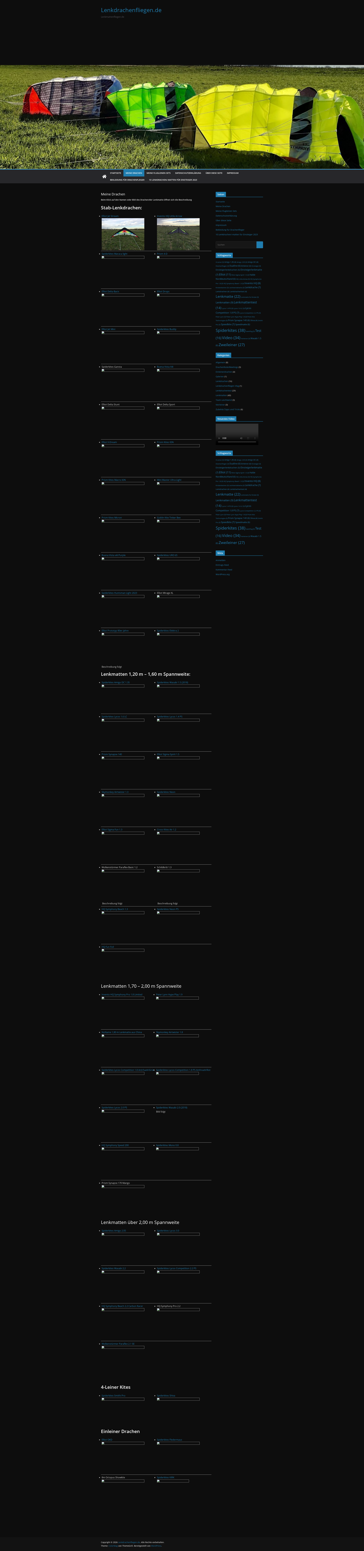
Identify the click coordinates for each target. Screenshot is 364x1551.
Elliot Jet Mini (108, 329)
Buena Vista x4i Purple (114, 555)
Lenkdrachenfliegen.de (131, 10)
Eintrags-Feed (222, 565)
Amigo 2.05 (242, 262)
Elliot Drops (163, 291)
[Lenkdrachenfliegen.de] (104, 176)
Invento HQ (252, 283)
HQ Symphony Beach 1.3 (115, 909)
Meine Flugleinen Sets (159, 173)
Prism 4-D (162, 253)
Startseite (115, 173)
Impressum (233, 173)
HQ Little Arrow (243, 279)
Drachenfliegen (222, 266)
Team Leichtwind (224, 400)
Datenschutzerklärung (188, 173)
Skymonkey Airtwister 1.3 (115, 792)
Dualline (235, 265)
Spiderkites (230, 330)
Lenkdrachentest (238, 291)
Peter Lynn (221, 317)
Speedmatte (242, 324)
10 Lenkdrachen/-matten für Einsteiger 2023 (173, 179)
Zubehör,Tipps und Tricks (228, 409)
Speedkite (228, 324)
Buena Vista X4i (165, 366)
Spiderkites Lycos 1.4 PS (169, 716)
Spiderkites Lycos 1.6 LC (114, 716)
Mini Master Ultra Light (169, 479)
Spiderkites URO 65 (167, 555)
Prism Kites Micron (112, 517)
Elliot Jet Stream (110, 216)
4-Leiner (220, 262)
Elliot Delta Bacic (110, 291)
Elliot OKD (107, 1439)
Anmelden (221, 560)
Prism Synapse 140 (112, 754)
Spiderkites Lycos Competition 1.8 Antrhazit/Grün (128, 1070)
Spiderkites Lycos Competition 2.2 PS (176, 1268)
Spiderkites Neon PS (168, 909)
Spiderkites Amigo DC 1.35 (116, 682)
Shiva (254, 320)
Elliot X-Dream (109, 442)
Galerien (220, 376)
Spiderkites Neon (166, 792)
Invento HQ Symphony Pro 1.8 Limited (122, 994)
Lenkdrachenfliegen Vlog (227, 386)
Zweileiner (232, 344)
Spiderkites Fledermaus (169, 1439)
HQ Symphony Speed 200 (115, 1145)
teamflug (250, 331)
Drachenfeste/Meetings (227, 367)
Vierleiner (245, 339)
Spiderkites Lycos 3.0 (168, 1230)
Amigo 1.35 (230, 262)
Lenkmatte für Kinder (250, 297)
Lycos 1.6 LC (239, 308)
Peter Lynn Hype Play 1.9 (169, 994)
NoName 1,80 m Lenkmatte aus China (122, 1032)
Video (231, 337)
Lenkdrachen (222, 291)
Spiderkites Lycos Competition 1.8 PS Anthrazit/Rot (183, 1070)
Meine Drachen (134, 173)
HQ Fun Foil (108, 946)
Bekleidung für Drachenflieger (127, 179)
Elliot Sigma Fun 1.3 (112, 829)
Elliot (225, 274)
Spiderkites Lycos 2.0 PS (114, 1107)
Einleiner (246, 266)
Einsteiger (256, 266)
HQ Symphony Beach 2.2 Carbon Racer (122, 1306)
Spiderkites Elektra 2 (168, 630)
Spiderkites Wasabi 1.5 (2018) (172, 682)
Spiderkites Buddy (166, 329)
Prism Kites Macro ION (114, 479)
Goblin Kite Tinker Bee (169, 517)
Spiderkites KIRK (165, 1477)
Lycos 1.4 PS (227, 308)
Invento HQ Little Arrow (169, 216)
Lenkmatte (228, 296)
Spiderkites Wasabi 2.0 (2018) (171, 1107)
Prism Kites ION (165, 442)
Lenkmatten (224, 302)
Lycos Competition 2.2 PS (250, 313)
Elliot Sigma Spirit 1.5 (168, 754)
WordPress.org (223, 574)
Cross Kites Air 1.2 (166, 829)
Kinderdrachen (222, 288)
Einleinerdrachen (224, 371)
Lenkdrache (253, 287)
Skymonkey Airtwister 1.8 (169, 1032)
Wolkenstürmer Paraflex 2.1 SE (118, 1343)
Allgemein (220, 362)
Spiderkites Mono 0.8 (167, 1145)
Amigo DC (253, 262)
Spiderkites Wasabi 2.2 (114, 1268)
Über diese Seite (214, 173)
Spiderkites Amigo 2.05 (114, 1230)
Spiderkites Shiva (166, 1395)
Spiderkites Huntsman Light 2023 (119, 592)
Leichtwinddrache (236, 288)
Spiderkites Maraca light (114, 253)
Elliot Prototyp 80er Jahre (115, 630)
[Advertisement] (182, 44)
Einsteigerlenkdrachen (228, 269)
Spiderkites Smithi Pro (113, 1395)
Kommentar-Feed (224, 569)
